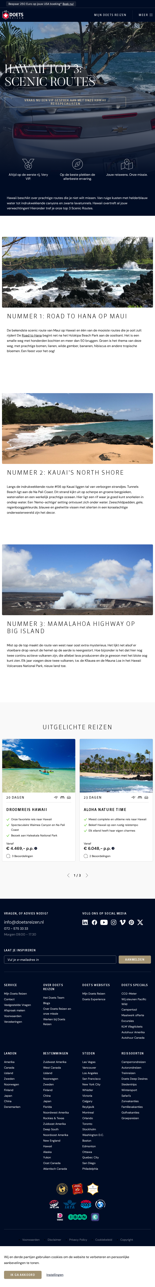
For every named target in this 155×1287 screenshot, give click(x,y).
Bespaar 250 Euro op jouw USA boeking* (41, 4)
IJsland (8, 1073)
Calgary (87, 1101)
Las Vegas (88, 1062)
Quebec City (90, 1157)
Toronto (87, 1124)
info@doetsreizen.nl (24, 922)
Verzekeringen (13, 1021)
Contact (9, 999)
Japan (8, 1096)
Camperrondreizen (133, 1062)
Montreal (88, 1112)
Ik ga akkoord (22, 1275)
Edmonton (89, 1146)
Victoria (87, 1096)
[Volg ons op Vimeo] (122, 922)
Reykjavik (88, 1107)
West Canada (52, 1067)
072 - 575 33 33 (16, 928)
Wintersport (129, 1090)
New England (51, 1140)
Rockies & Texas (53, 1118)
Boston (86, 1140)
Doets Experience (93, 999)
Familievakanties (132, 1107)
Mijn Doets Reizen (110, 15)
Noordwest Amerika (56, 1112)
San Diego (88, 1163)
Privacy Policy (78, 1239)
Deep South (51, 1129)
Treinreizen (128, 1073)
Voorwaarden (12, 1016)
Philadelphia (90, 1169)
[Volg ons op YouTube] (104, 922)
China (8, 1101)
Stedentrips (129, 1084)
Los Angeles (90, 1073)
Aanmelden (135, 959)
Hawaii (47, 1146)
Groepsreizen (130, 1118)
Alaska (47, 1152)
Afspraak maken (14, 1010)
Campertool (129, 1009)
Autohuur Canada (133, 1037)
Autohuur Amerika (133, 1032)
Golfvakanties (130, 1112)
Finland (8, 1090)
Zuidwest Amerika (54, 1062)
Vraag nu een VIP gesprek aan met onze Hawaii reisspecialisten (65, 102)
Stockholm (89, 1129)
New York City (91, 1084)
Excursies (127, 1021)
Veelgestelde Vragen (17, 1005)
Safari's (126, 1096)
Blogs (46, 1003)
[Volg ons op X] (140, 922)
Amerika (9, 1062)
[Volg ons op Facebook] (94, 922)
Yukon (47, 1157)
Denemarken (12, 1107)
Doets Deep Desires (134, 1079)
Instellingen (54, 1275)
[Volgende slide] (86, 875)
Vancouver (89, 1067)
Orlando (87, 1118)
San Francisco (91, 1079)
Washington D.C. (93, 1135)
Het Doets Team (53, 997)
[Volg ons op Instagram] (113, 922)
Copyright (126, 1239)
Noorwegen (11, 1084)
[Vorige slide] (68, 875)
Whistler (87, 1090)
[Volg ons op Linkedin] (85, 922)
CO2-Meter (129, 993)
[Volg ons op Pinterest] (131, 922)
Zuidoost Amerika (54, 1124)
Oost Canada (52, 1163)
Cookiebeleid (103, 1239)
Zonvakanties (130, 1101)
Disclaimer (54, 1239)
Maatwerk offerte (132, 1015)
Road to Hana (32, 335)
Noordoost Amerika (55, 1135)
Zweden (9, 1079)
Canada (9, 1067)
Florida (47, 1107)
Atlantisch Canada (55, 1169)
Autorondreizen (131, 1067)
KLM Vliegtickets (131, 1026)
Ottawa (87, 1152)
